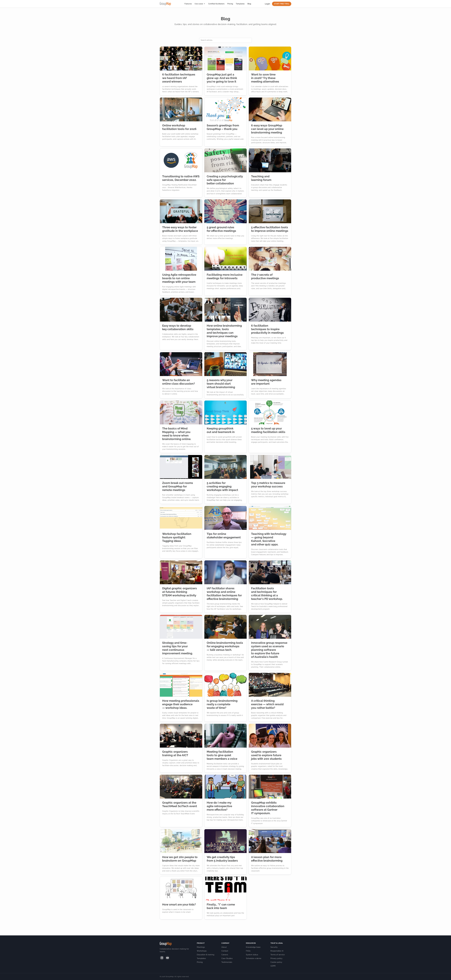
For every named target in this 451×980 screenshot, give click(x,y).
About (224, 947)
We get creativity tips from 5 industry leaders (222, 858)
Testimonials (226, 962)
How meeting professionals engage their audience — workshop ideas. (180, 704)
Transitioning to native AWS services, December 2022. (181, 178)
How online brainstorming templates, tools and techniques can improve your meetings (224, 331)
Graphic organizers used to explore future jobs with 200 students (266, 755)
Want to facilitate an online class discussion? (178, 381)
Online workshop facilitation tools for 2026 (179, 127)
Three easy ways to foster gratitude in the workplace (180, 229)
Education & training (205, 955)
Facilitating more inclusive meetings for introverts (224, 276)
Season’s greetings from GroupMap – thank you (223, 127)
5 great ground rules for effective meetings (221, 229)
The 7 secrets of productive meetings (265, 276)
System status (252, 955)
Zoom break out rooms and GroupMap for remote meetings (177, 486)
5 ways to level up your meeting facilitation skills (268, 430)
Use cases (199, 4)
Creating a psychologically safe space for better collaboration (225, 180)
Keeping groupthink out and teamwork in (221, 430)
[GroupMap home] (165, 4)
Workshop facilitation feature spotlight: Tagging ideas (176, 537)
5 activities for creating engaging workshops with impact (222, 486)
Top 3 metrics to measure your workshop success (268, 484)
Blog (249, 4)
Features (188, 4)
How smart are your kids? (179, 904)
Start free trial (281, 4)
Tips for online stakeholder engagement (224, 535)
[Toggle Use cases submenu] (204, 4)
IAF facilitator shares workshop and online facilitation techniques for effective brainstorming (224, 594)
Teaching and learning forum (261, 178)
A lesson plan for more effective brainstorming (266, 858)
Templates (240, 4)
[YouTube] (167, 958)
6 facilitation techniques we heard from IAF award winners (178, 78)
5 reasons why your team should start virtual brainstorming (221, 383)
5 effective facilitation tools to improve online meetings (269, 229)
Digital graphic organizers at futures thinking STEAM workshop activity (179, 592)
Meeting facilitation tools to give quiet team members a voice (222, 755)
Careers (224, 955)
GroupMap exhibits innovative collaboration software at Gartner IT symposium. (267, 808)
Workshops (202, 951)
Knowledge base (253, 947)
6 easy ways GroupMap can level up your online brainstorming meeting (267, 129)
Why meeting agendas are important (266, 381)
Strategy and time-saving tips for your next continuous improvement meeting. (177, 648)
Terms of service (277, 955)
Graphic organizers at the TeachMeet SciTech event (179, 804)
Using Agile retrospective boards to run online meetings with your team (179, 278)
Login (267, 4)
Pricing (230, 4)
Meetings (201, 947)
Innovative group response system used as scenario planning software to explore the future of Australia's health (269, 650)
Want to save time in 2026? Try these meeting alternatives (265, 78)
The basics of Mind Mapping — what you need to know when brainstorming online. (176, 434)
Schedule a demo (253, 958)
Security (274, 947)
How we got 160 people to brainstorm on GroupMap (180, 858)
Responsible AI (276, 951)
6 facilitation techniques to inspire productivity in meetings (267, 329)
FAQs (248, 951)
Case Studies (227, 958)
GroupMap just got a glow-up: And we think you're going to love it (222, 78)
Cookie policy (276, 962)
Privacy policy (276, 958)
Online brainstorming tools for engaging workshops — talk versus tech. (225, 646)
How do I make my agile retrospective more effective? (219, 806)
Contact (224, 951)
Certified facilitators (216, 4)
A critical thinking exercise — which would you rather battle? (267, 704)
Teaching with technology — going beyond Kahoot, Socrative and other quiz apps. (268, 539)
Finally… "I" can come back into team (221, 906)
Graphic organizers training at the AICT (175, 753)
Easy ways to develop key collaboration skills (177, 327)
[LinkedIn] (162, 958)
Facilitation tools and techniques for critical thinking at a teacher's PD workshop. (267, 594)
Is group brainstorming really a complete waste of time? (222, 704)
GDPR (273, 966)
